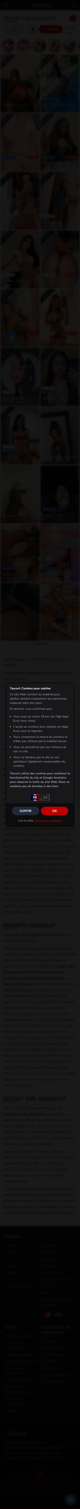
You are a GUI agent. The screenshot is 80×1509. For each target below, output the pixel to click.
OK (54, 811)
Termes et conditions (48, 821)
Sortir (25, 811)
